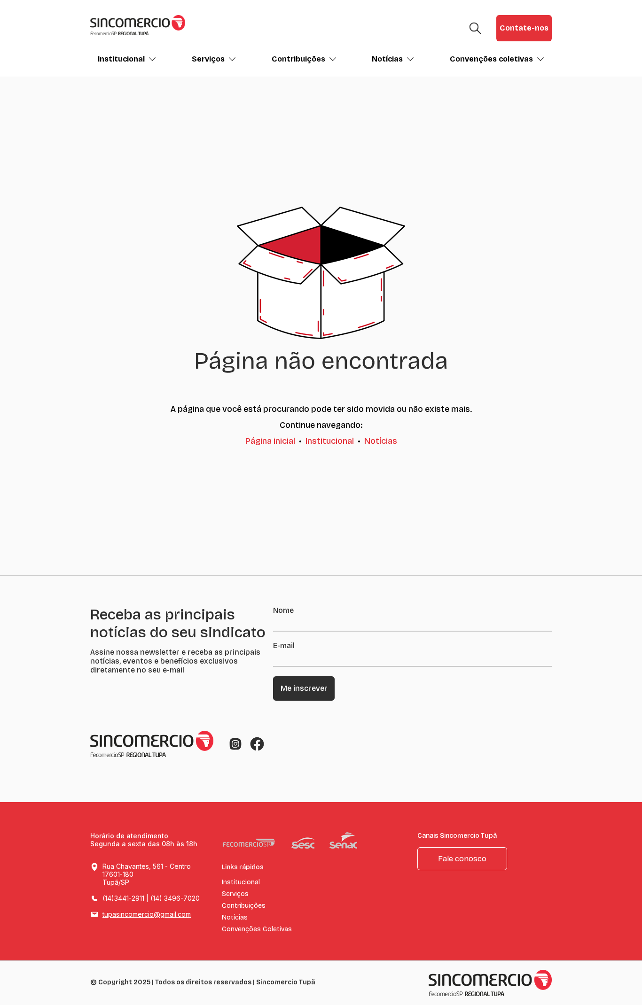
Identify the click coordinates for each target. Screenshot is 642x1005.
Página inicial (270, 441)
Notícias (387, 58)
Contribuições (298, 58)
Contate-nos (524, 27)
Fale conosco (462, 858)
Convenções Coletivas (257, 929)
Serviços (208, 58)
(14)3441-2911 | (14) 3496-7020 (151, 898)
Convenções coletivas (491, 58)
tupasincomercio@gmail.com (146, 914)
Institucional (121, 58)
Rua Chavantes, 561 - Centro (146, 874)
